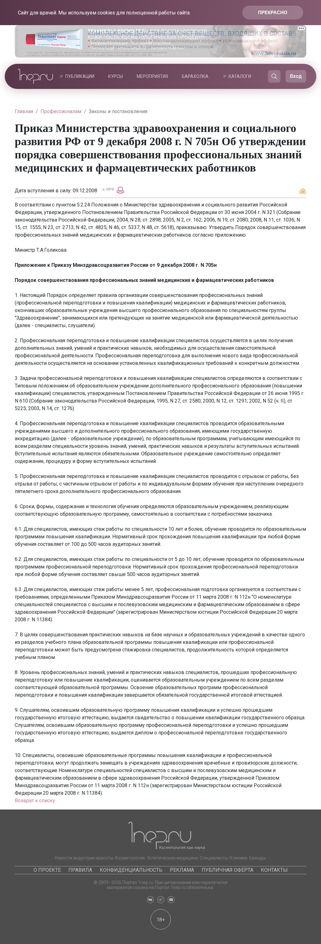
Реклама (182, 870)
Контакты (274, 870)
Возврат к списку (35, 801)
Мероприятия (152, 76)
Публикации (79, 76)
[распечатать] (120, 190)
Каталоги (240, 76)
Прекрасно (272, 12)
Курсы (115, 76)
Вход (296, 76)
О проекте (47, 870)
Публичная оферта (227, 870)
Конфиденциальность (131, 870)
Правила (80, 870)
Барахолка (195, 76)
